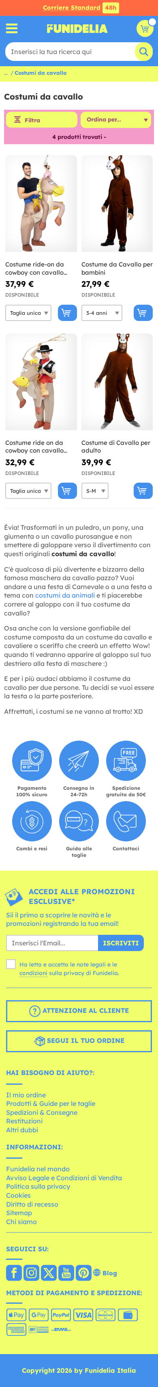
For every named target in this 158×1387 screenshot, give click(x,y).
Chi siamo (21, 1222)
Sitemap (19, 1213)
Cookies (18, 1195)
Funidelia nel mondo (38, 1169)
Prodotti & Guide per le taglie (50, 1103)
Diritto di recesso (32, 1204)
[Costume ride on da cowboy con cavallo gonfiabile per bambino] (41, 382)
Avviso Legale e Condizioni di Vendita (64, 1178)
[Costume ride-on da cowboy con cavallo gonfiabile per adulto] (41, 203)
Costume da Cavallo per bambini (117, 268)
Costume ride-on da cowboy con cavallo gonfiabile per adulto (36, 268)
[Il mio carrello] (145, 28)
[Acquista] (67, 313)
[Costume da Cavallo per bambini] (117, 203)
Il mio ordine (26, 1095)
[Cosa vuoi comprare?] (12, 28)
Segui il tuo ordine (84, 1040)
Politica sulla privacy (38, 1186)
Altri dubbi (22, 1130)
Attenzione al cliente (85, 1010)
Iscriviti (121, 943)
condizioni (33, 973)
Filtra (32, 120)
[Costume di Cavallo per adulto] (117, 382)
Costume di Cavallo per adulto (115, 447)
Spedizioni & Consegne (41, 1112)
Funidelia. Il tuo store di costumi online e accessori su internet (77, 28)
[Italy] (14, 1274)
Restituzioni (24, 1121)
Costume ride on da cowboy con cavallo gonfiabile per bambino (39, 447)
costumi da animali (65, 595)
